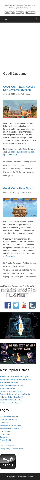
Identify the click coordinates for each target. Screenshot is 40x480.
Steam (21, 165)
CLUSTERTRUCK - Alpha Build (11, 400)
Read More (12, 155)
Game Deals (4, 443)
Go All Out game (17, 277)
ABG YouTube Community (9, 417)
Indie (5, 165)
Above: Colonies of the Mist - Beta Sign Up (15, 394)
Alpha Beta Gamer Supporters (10, 425)
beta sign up (16, 270)
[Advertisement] (20, 45)
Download (17, 162)
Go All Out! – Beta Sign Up (19, 188)
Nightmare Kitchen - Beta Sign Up (11, 397)
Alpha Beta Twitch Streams (9, 428)
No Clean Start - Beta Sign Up (10, 403)
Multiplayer (13, 165)
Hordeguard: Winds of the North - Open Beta (15, 379)
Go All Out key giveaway (23, 172)
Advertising (4, 422)
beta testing (15, 169)
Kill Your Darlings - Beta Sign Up (11, 391)
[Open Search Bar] (37, 19)
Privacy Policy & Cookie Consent (11, 449)
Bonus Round (4, 434)
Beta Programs (5, 431)
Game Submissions (7, 446)
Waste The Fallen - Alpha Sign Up (11, 385)
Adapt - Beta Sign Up (7, 388)
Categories (4, 437)
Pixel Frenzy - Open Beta (9, 382)
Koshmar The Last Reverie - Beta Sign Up (14, 377)
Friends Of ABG (5, 440)
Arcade (9, 162)
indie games (8, 175)
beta (7, 169)
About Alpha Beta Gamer (8, 419)
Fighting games (29, 162)
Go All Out (26, 169)
